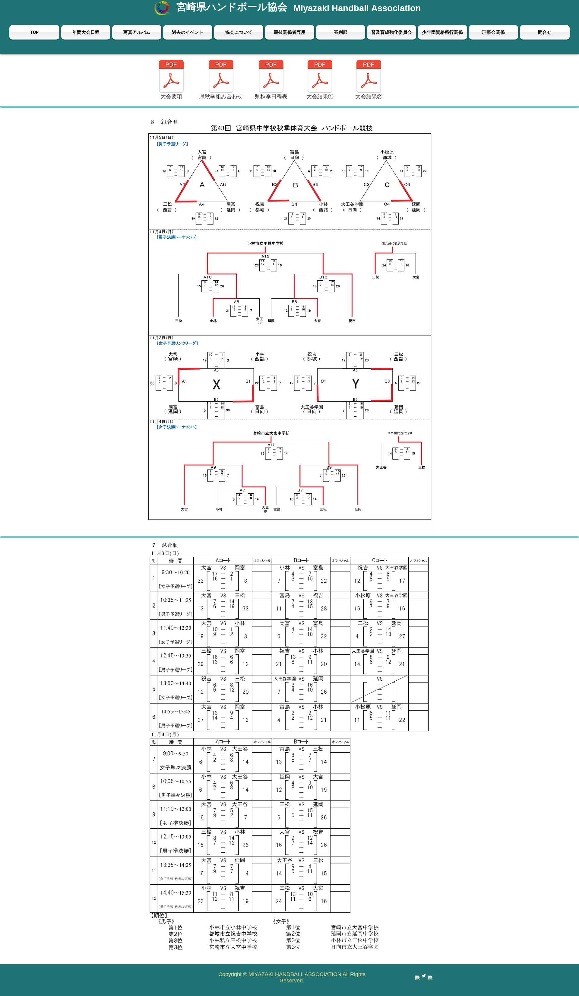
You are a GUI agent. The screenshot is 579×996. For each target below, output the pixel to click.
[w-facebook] (417, 977)
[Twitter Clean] (423, 975)
